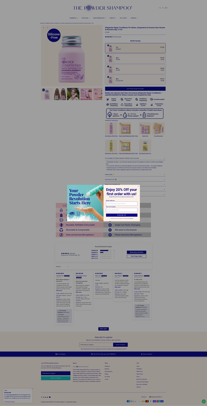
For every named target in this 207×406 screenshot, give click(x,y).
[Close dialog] (138, 186)
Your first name (110, 206)
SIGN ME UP (121, 215)
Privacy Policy (131, 218)
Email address (110, 200)
